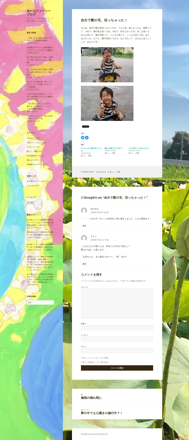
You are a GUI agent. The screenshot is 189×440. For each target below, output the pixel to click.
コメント (84, 287)
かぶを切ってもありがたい (139, 148)
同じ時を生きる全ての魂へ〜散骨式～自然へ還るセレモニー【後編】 (40, 60)
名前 (83, 323)
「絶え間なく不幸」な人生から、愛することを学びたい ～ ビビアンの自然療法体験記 (40, 106)
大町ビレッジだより (35, 142)
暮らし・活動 (32, 151)
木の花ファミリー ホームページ (39, 181)
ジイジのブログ (33, 185)
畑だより (30, 160)
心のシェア (31, 147)
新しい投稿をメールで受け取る (95, 362)
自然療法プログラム (35, 164)
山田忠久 (48, 249)
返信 (84, 226)
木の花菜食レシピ (34, 155)
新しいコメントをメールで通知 (95, 358)
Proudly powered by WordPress (94, 434)
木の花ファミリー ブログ (39, 12)
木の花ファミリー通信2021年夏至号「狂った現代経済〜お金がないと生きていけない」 (40, 235)
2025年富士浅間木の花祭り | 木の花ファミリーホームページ (40, 225)
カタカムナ (31, 138)
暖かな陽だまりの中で (113, 148)
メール (84, 335)
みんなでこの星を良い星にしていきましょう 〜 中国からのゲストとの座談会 (40, 84)
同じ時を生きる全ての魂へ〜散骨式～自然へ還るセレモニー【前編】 (40, 72)
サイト (83, 346)
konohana (102, 172)
